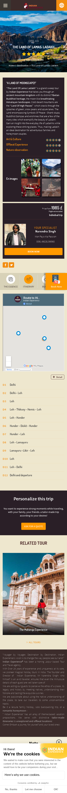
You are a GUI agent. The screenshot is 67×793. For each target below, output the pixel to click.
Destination (23, 65)
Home (12, 65)
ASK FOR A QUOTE (33, 526)
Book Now (33, 251)
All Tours (34, 642)
